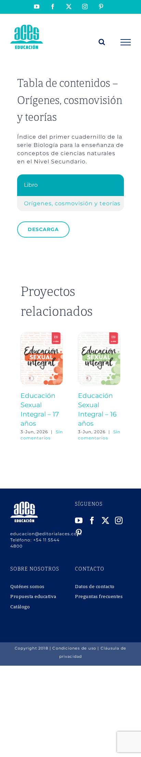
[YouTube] (79, 520)
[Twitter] (106, 520)
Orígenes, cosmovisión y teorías (72, 203)
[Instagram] (119, 520)
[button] (26, 386)
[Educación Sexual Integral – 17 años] (42, 335)
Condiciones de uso (74, 648)
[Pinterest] (79, 533)
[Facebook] (92, 520)
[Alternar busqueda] (102, 41)
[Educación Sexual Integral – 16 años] (99, 335)
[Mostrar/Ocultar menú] (126, 42)
